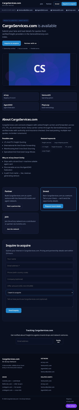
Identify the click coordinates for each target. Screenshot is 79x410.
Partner (49, 4)
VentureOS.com (46, 365)
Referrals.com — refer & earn (12, 384)
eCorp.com (44, 362)
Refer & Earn (71, 406)
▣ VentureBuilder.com (24, 10)
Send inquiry (14, 310)
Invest (57, 4)
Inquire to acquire (69, 4)
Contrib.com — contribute (11, 381)
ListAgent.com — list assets (11, 387)
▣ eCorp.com (70, 10)
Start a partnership (13, 206)
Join (41, 4)
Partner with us (30, 43)
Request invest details (53, 206)
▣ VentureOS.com (56, 10)
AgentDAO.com (46, 369)
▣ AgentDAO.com (40, 10)
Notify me (58, 341)
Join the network (13, 229)
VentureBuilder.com (47, 372)
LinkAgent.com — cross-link (11, 390)
